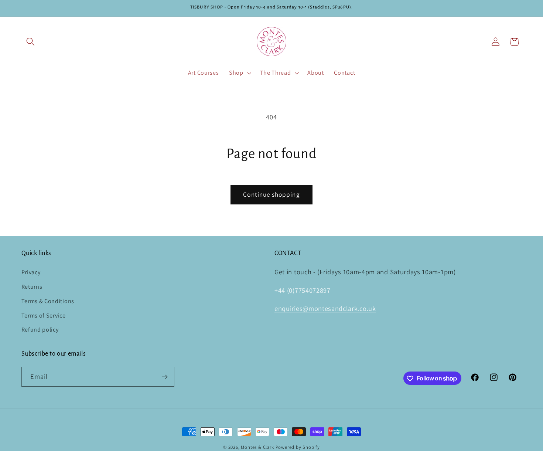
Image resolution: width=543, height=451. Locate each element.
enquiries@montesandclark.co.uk (325, 308)
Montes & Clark (257, 447)
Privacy (31, 272)
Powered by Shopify (298, 447)
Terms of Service (43, 315)
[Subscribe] (164, 377)
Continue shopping (271, 194)
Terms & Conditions (47, 301)
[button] (30, 42)
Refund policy (40, 329)
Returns (31, 287)
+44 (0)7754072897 (302, 290)
